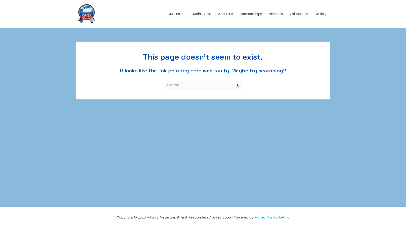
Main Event (202, 13)
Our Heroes (176, 13)
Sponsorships (251, 13)
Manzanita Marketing (271, 217)
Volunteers (298, 13)
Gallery (320, 13)
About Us (225, 13)
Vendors (276, 13)
